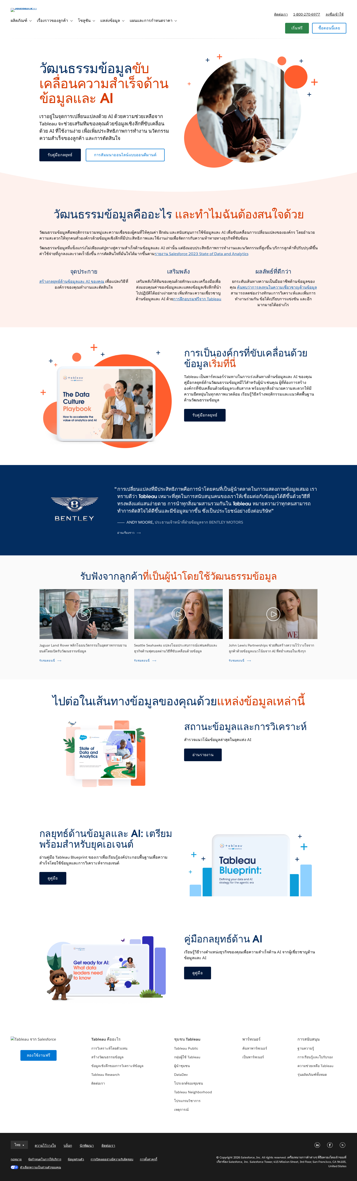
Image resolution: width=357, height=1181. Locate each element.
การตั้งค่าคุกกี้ (148, 1159)
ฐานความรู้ (306, 1048)
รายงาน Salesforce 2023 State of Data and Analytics (201, 253)
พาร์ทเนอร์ (251, 1039)
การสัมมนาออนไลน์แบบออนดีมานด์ (125, 154)
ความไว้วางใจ (45, 1145)
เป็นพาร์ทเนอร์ (253, 1057)
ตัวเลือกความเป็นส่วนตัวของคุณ (40, 1167)
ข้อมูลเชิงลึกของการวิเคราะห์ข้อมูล (117, 1066)
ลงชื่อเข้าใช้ (335, 14)
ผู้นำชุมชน (182, 1066)
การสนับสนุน (309, 1039)
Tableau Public (186, 1048)
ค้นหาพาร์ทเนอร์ (254, 1048)
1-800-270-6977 (306, 14)
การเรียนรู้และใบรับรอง (315, 1057)
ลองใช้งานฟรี (38, 1055)
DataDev (181, 1074)
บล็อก (68, 1145)
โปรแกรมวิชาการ (187, 1101)
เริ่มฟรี (297, 28)
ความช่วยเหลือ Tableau (315, 1066)
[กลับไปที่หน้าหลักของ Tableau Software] (29, 7)
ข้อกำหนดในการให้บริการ (44, 1159)
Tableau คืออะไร (106, 1039)
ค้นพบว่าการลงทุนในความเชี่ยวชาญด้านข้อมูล (277, 287)
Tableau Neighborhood (193, 1092)
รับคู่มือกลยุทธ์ (60, 154)
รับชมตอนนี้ (47, 661)
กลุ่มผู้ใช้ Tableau (187, 1057)
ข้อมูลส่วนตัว (76, 1159)
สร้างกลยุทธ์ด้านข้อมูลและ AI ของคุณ (71, 281)
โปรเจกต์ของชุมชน (188, 1083)
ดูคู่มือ (53, 878)
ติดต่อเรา (281, 14)
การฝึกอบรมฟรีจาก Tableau (197, 299)
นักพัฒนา (87, 1145)
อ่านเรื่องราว (126, 533)
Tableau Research (105, 1074)
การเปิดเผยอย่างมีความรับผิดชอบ (112, 1159)
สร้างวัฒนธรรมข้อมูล (107, 1057)
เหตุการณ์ (181, 1109)
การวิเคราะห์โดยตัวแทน (109, 1048)
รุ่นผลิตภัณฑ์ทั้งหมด (312, 1074)
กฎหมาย (16, 1159)
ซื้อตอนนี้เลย (329, 28)
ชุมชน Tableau (187, 1039)
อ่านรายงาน (202, 754)
